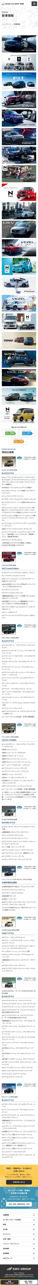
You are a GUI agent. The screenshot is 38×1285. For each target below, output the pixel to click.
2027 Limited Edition (10, 568)
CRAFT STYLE (8, 933)
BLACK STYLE (8, 473)
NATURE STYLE (8, 823)
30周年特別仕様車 (9, 882)
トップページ (6, 24)
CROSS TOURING (9, 740)
